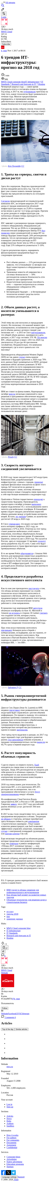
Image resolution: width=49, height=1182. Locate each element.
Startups (10, 1166)
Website (4, 973)
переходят (38, 499)
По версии (42, 337)
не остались (14, 613)
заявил (13, 804)
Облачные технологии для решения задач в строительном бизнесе (27, 901)
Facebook (12, 1013)
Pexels (11, 457)
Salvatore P (13, 687)
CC (22, 166)
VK (19, 1013)
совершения (33, 821)
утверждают (14, 524)
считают (43, 613)
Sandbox (10, 1126)
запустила (37, 608)
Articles (10, 1116)
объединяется (27, 553)
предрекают (6, 630)
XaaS (36, 765)
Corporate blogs (13, 1157)
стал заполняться (15, 739)
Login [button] (3, 17)
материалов (22, 730)
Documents (11, 1142)
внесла (12, 394)
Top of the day (7, 1029)
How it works (12, 1135)
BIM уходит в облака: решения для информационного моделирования (23, 891)
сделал (22, 357)
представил (14, 710)
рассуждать (34, 588)
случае (4, 831)
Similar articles (21, 1029)
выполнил (36, 504)
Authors (10, 1123)
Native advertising (14, 1162)
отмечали (14, 843)
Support (21, 1177)
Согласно (5, 201)
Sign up (10, 1107)
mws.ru (10, 1066)
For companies (13, 1140)
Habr (16, 1179)
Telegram (25, 1013)
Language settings (9, 1177)
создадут (42, 541)
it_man (4, 50)
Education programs (15, 1164)
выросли (41, 742)
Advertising (12, 1159)
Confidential (12, 1147)
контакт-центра (12, 833)
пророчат (38, 482)
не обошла (6, 819)
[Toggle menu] (2, 3)
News (9, 1118)
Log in (9, 1104)
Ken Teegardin (14, 166)
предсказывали (38, 332)
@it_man (16, 999)
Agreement (11, 1145)
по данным (21, 516)
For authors (11, 1138)
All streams (10, 2)
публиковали (30, 91)
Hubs (9, 1121)
